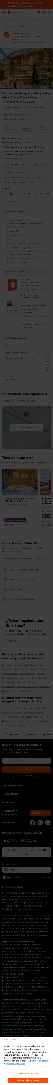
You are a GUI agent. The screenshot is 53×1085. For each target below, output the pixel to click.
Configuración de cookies (28, 1073)
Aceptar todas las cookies (28, 1080)
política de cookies (40, 1061)
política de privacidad (15, 1063)
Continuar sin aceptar (9, 1039)
